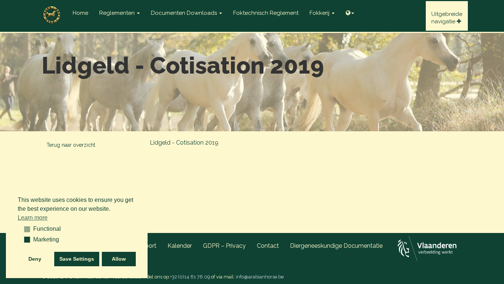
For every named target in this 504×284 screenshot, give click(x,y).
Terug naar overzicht (70, 145)
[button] (24, 229)
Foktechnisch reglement (265, 13)
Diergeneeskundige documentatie (336, 245)
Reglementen (117, 13)
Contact (268, 245)
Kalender (180, 245)
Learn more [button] (33, 217)
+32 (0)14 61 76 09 (190, 277)
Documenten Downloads (184, 13)
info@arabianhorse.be (260, 277)
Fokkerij (320, 13)
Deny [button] (34, 259)
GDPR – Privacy (224, 245)
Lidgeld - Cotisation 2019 (184, 142)
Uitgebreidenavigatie (446, 18)
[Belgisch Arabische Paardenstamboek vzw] (51, 9)
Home (80, 13)
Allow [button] (119, 259)
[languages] (350, 11)
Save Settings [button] (76, 259)
